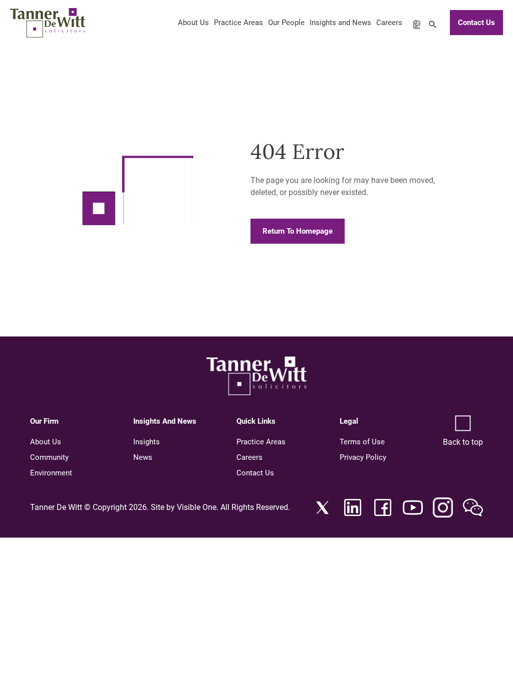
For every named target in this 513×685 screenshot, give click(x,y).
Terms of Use (362, 441)
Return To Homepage (298, 231)
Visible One (196, 507)
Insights (146, 441)
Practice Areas (238, 22)
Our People (286, 22)
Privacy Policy (363, 457)
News (142, 457)
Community (49, 457)
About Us (193, 22)
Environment (51, 472)
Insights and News (340, 22)
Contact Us (476, 22)
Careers (389, 22)
